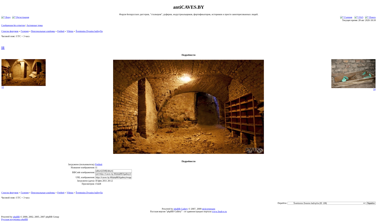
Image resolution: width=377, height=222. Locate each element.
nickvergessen (208, 209)
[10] (353, 87)
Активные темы (35, 25)
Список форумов (9, 31)
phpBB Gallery (181, 209)
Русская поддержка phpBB (14, 219)
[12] (23, 85)
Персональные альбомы (43, 31)
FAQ (360, 17)
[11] (188, 153)
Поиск (372, 17)
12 (2, 87)
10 (374, 89)
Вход (7, 17)
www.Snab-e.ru (219, 211)
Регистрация (22, 17)
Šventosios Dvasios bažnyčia (89, 31)
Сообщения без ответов (13, 25)
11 (3, 48)
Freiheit (60, 31)
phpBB (16, 217)
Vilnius (70, 31)
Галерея (348, 17)
